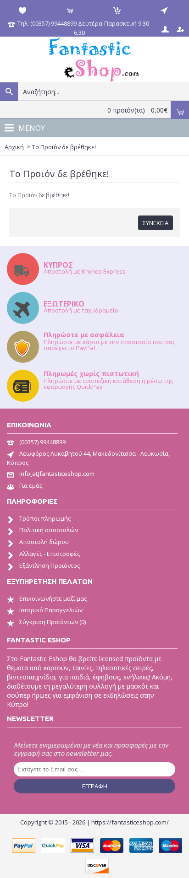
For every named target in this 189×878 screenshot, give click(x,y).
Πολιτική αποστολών (48, 530)
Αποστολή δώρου (44, 542)
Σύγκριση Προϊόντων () (52, 622)
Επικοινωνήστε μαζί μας (53, 598)
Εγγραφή (94, 786)
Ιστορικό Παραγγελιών (51, 610)
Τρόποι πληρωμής (45, 518)
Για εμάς (30, 485)
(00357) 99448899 (42, 442)
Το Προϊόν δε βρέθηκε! (64, 147)
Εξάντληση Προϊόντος (49, 565)
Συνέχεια (155, 223)
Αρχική (14, 147)
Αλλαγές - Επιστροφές (49, 553)
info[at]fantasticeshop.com (56, 473)
